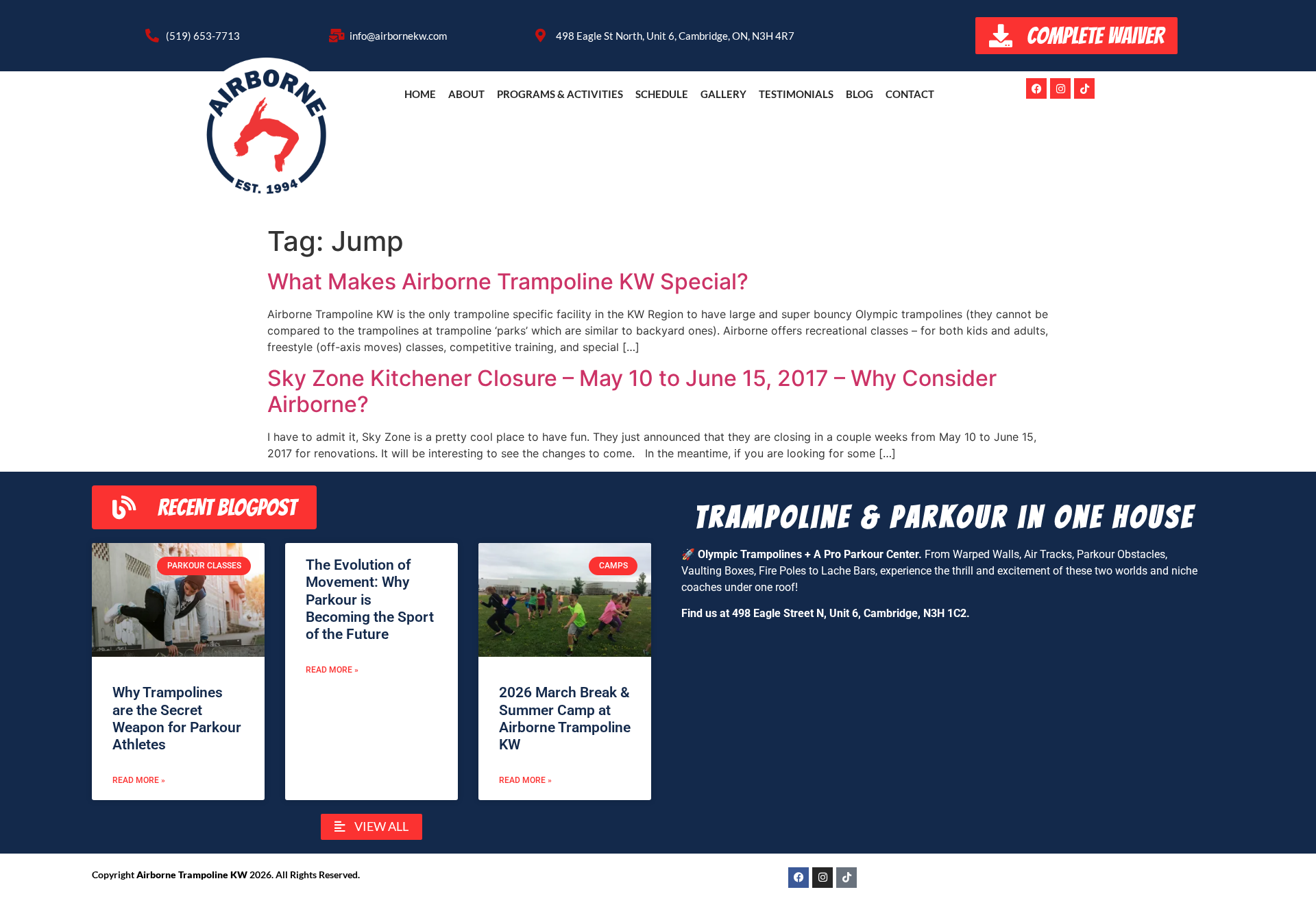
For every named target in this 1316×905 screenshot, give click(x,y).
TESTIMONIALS (796, 94)
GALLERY (723, 94)
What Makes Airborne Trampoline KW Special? (507, 281)
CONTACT (910, 94)
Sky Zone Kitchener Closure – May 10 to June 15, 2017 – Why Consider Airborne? (632, 391)
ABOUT (466, 94)
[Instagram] (1060, 88)
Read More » (138, 780)
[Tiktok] (1084, 88)
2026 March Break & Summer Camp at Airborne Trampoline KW (565, 718)
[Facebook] (1036, 88)
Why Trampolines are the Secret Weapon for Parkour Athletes (176, 718)
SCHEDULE (661, 94)
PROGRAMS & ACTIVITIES (560, 94)
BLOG (859, 94)
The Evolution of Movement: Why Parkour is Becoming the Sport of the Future (370, 599)
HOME (420, 94)
